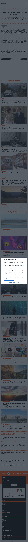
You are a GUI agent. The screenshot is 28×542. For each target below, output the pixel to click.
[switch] (22, 270)
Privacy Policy (17, 282)
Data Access (14, 282)
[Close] (25, 259)
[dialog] (14, 271)
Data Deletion (10, 282)
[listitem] (14, 268)
